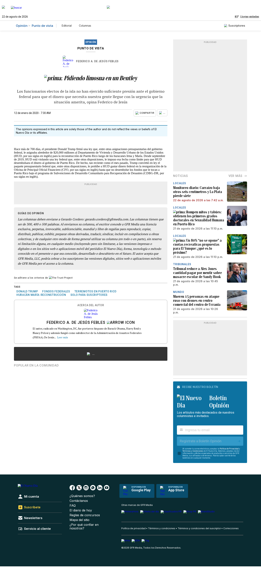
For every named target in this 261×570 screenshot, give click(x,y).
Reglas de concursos (85, 515)
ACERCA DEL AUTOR (90, 305)
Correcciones (231, 528)
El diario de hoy (81, 510)
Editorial (67, 25)
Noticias (180, 176)
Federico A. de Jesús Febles (97, 61)
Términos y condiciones (161, 528)
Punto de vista (42, 26)
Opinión (22, 26)
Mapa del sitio (79, 520)
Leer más (62, 337)
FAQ (73, 505)
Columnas (85, 25)
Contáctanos (79, 501)
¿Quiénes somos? (82, 496)
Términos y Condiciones (192, 451)
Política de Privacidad (229, 449)
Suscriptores (236, 25)
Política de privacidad (133, 528)
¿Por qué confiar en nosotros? (84, 526)
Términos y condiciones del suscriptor (199, 528)
